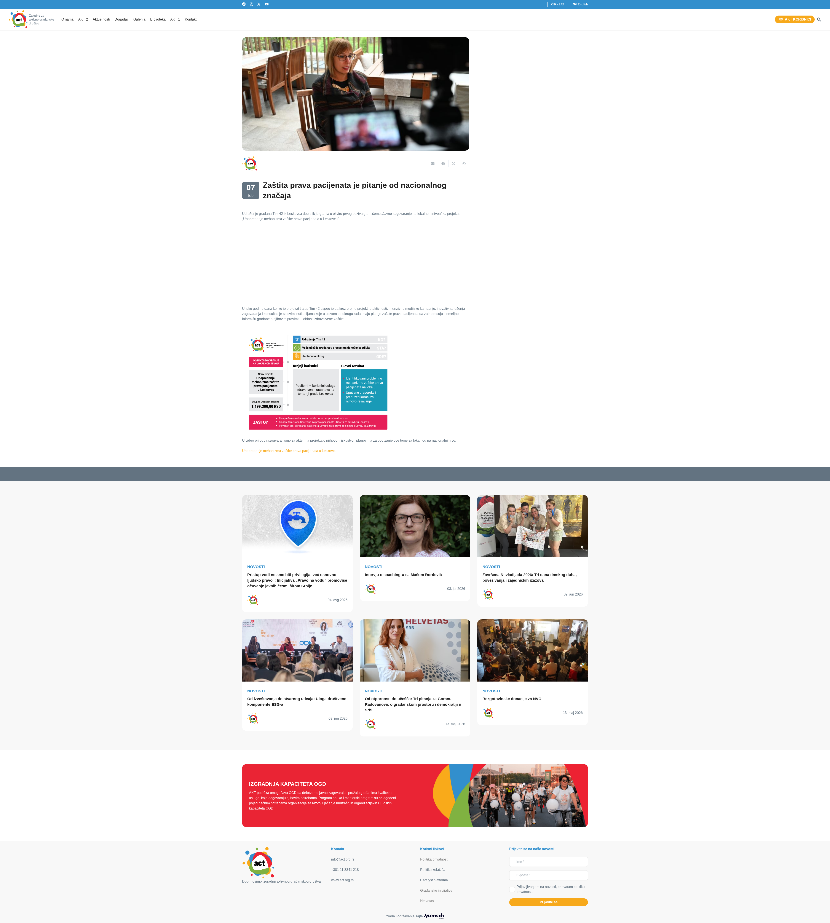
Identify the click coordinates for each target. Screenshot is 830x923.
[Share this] (443, 163)
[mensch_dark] (434, 916)
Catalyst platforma (434, 880)
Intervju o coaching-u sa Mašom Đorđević (403, 575)
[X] (258, 4)
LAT (561, 4)
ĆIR (553, 4)
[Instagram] (251, 4)
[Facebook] (244, 4)
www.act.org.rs (342, 880)
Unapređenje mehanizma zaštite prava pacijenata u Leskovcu (289, 451)
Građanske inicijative (436, 890)
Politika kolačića (432, 870)
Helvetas (427, 901)
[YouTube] (267, 4)
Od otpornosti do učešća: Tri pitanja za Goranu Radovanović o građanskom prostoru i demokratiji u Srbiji (413, 704)
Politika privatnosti (434, 859)
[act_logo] (18, 19)
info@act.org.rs (342, 859)
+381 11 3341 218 (345, 870)
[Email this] (433, 163)
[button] (819, 19)
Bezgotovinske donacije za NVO (511, 699)
